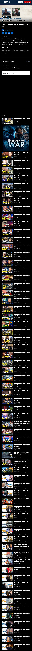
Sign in (21, 2)
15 (21, 480)
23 (21, 319)
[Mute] (5, 20)
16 (21, 580)
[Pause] (2, 20)
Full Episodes (16, 356)
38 (21, 542)
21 (21, 257)
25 (21, 426)
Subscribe (27, 2)
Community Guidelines (13, 68)
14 (21, 165)
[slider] (16, 18)
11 (21, 219)
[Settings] (30, 20)
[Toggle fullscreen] (27, 20)
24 (21, 188)
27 (21, 526)
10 (21, 250)
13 (21, 173)
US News (15, 502)
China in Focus (9, 30)
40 (21, 588)
